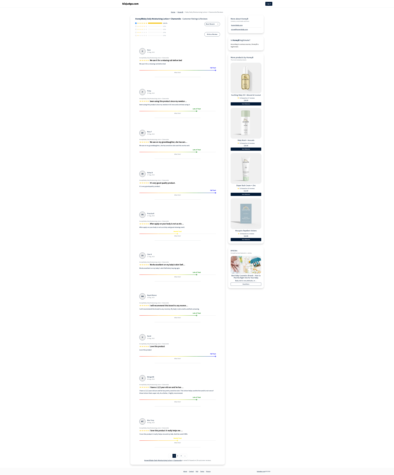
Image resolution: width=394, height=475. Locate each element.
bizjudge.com (261, 471)
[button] (144, 68)
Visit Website (246, 104)
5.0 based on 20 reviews (247, 188)
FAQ (197, 471)
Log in (269, 4)
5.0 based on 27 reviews (247, 98)
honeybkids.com (237, 25)
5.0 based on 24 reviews (247, 143)
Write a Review (212, 34)
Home (173, 12)
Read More (246, 284)
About (185, 471)
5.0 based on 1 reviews (247, 234)
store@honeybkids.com (239, 29)
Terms (202, 471)
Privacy (208, 471)
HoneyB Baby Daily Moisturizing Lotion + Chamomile (163, 460)
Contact (191, 471)
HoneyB (180, 12)
